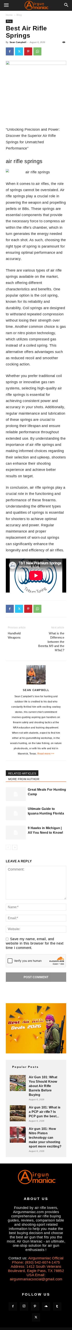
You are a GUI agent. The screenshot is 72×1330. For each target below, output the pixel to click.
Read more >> (45, 753)
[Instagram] (24, 1306)
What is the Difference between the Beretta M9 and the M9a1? (51, 642)
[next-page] (14, 847)
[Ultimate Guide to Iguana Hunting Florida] (16, 813)
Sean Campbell (18, 42)
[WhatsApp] (37, 51)
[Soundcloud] (46, 1306)
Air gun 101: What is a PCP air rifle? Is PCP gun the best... (44, 1112)
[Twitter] (19, 51)
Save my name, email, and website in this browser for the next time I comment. (35, 943)
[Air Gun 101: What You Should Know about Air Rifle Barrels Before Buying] (18, 1083)
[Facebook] (10, 51)
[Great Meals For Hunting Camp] (16, 794)
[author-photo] (36, 684)
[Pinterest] (28, 51)
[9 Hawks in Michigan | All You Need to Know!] (16, 833)
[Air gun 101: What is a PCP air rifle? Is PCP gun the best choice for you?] (18, 1113)
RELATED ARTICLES (22, 773)
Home (9, 15)
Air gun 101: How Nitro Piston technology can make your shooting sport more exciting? (45, 1137)
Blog (19, 15)
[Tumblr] (57, 1306)
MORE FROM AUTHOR (23, 779)
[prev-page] (8, 847)
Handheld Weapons (14, 635)
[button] (6, 5)
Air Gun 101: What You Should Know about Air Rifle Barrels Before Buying (43, 1085)
